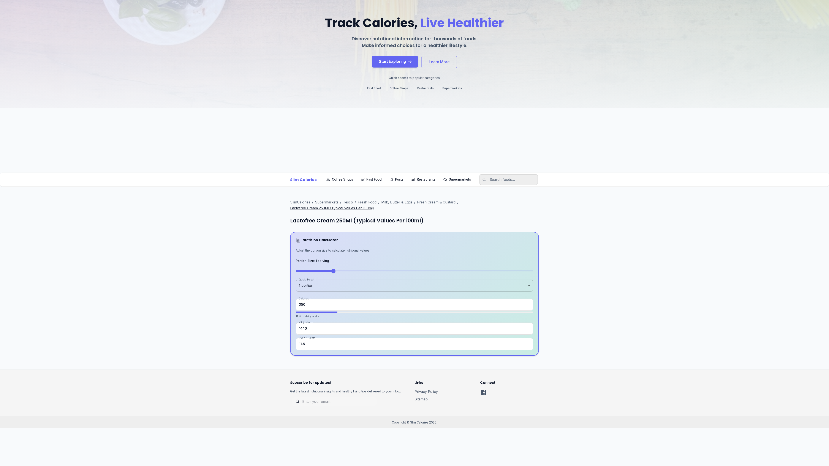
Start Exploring (392, 61)
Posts (399, 179)
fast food (374, 88)
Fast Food (374, 179)
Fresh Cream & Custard (436, 202)
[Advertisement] (414, 140)
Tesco (348, 202)
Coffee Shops (342, 179)
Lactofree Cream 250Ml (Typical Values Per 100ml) (332, 208)
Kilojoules (304, 322)
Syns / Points (307, 338)
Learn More (439, 62)
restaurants (425, 88)
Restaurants (426, 179)
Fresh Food (367, 202)
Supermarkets (460, 179)
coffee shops (398, 88)
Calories (304, 298)
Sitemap (421, 399)
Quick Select (306, 279)
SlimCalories (300, 202)
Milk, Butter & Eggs (396, 202)
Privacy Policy (426, 391)
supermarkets (452, 88)
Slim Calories (419, 422)
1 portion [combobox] (306, 285)
